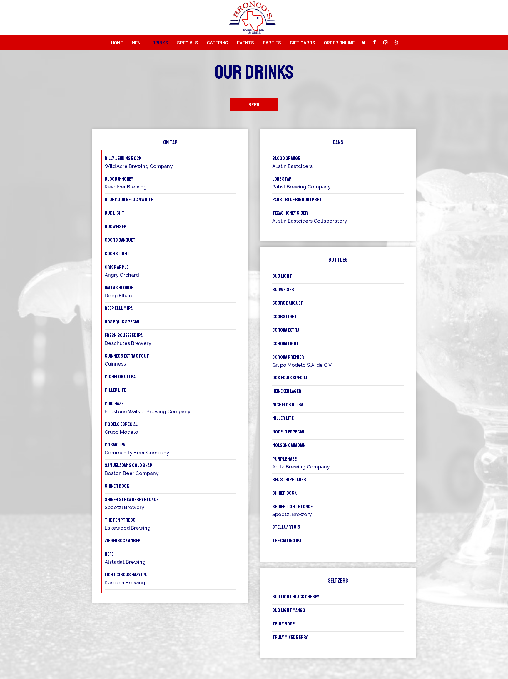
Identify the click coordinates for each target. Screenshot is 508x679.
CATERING (217, 42)
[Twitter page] (363, 42)
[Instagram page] (385, 42)
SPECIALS (187, 42)
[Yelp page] (396, 42)
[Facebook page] (374, 42)
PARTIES (272, 42)
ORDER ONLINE (339, 42)
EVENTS (245, 42)
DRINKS (160, 42)
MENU (137, 42)
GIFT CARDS (302, 42)
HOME (117, 42)
